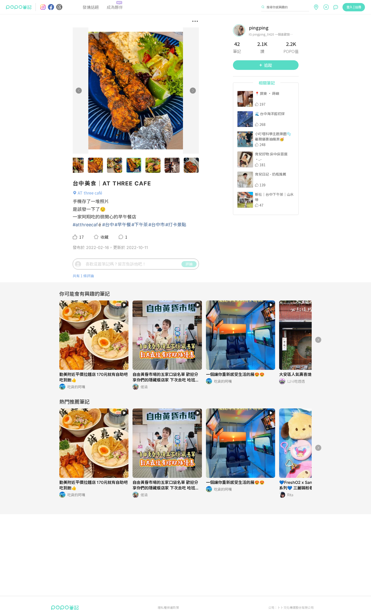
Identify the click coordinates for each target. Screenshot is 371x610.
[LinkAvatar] (241, 30)
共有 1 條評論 (83, 275)
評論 (189, 263)
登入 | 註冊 (354, 7)
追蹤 (268, 65)
